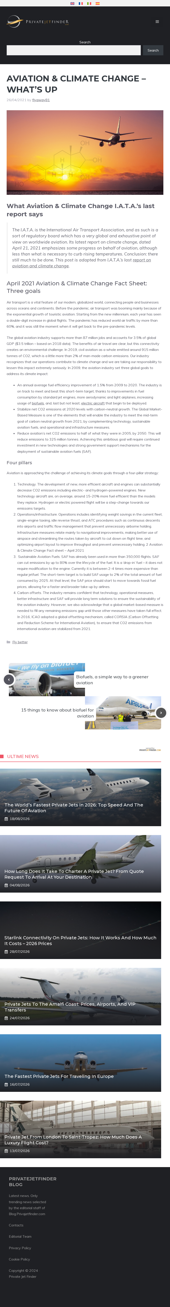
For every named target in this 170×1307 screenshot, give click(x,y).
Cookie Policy (19, 1259)
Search (85, 42)
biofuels (38, 403)
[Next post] (161, 712)
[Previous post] (8, 679)
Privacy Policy (20, 1248)
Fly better (20, 642)
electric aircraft (93, 403)
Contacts (16, 1225)
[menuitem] (72, 3)
